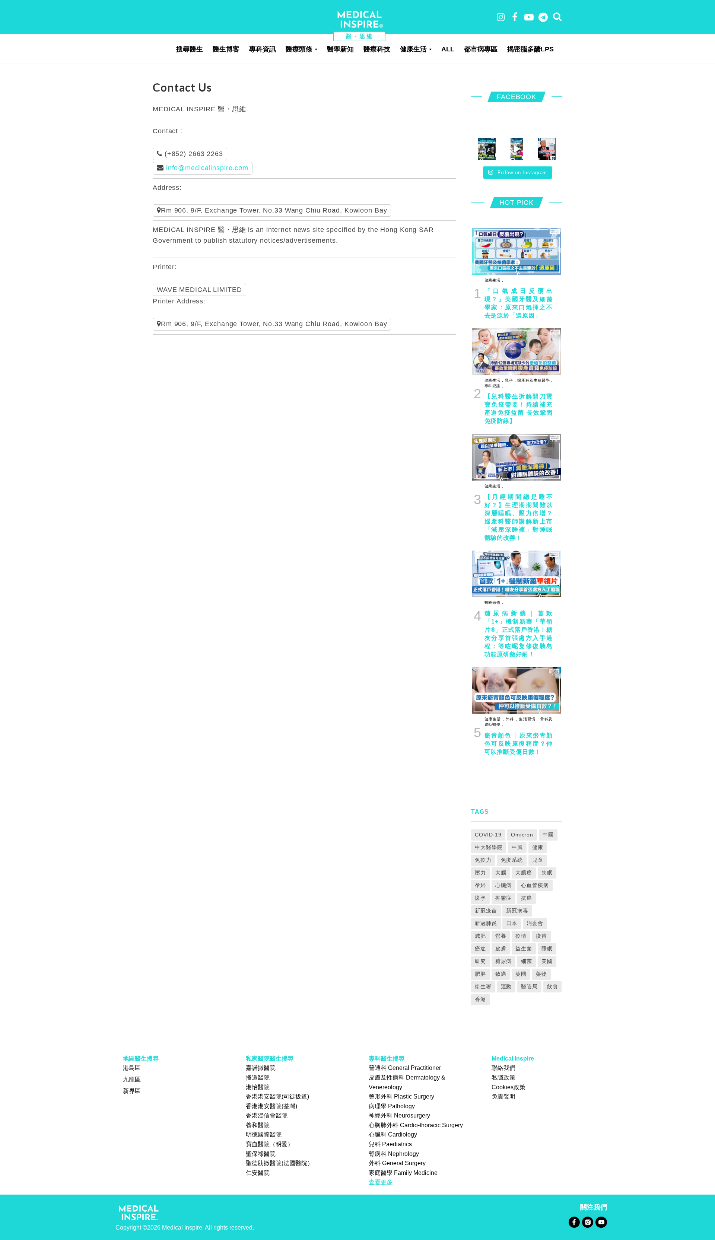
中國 (548, 835)
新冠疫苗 (486, 911)
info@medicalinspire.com (207, 168)
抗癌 (526, 898)
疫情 (521, 936)
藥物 (541, 974)
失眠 (547, 873)
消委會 (535, 923)
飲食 (552, 986)
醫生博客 (226, 49)
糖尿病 (503, 961)
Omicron (522, 835)
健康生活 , (493, 280)
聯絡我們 (503, 1068)
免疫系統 (512, 860)
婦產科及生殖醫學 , (534, 380)
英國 (521, 974)
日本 (511, 923)
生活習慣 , (528, 719)
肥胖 (480, 974)
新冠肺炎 (486, 923)
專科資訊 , (493, 386)
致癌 (500, 974)
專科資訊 (262, 49)
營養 (500, 936)
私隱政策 (503, 1077)
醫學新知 (340, 49)
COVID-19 (488, 835)
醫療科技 (376, 49)
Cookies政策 (508, 1087)
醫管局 (529, 986)
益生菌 (523, 948)
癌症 (480, 948)
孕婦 (480, 885)
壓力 (480, 873)
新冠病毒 (517, 911)
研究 (480, 961)
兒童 (537, 860)
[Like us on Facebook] (574, 1222)
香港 (480, 999)
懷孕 (480, 898)
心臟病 (503, 885)
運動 (506, 986)
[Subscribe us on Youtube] (601, 1222)
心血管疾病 (535, 885)
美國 (547, 961)
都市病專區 (481, 49)
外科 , (510, 719)
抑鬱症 (503, 898)
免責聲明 (503, 1096)
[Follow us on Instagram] (587, 1222)
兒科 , (509, 380)
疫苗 (541, 936)
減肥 (480, 936)
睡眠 (547, 948)
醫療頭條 (299, 49)
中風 (517, 847)
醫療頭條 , (493, 602)
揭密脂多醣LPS (530, 49)
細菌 (526, 961)
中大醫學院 (488, 847)
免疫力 (483, 860)
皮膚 (500, 948)
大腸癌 (523, 873)
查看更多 (381, 1182)
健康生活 (413, 49)
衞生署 (483, 986)
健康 (537, 847)
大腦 (500, 873)
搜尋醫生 (189, 49)
